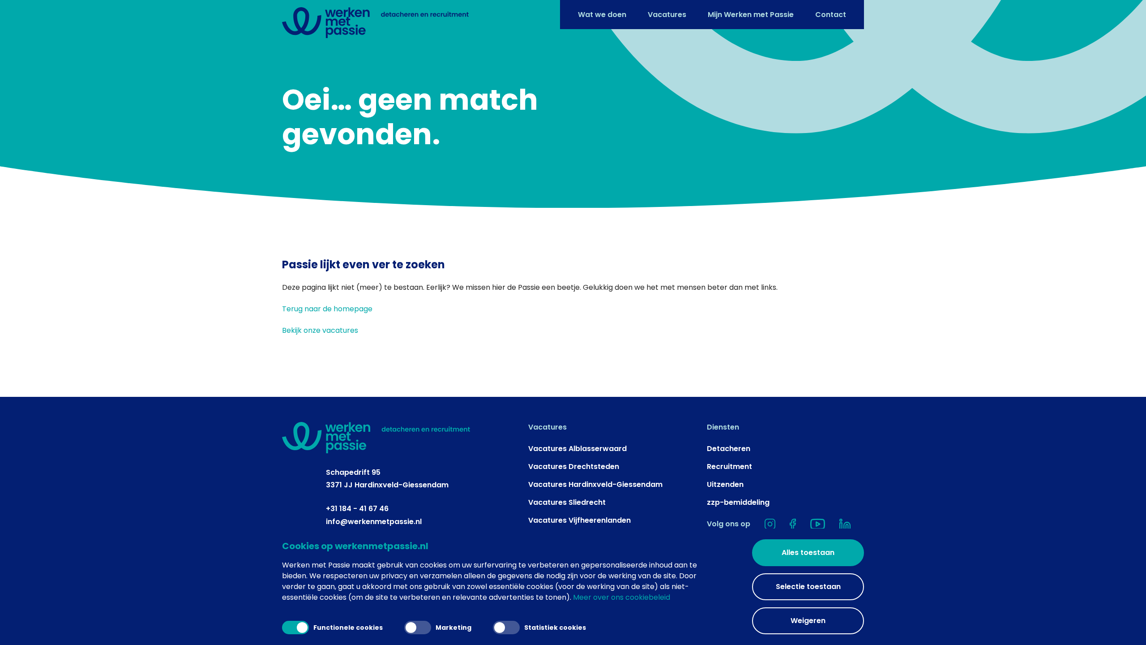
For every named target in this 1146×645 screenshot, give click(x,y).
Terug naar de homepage (327, 309)
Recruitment (729, 466)
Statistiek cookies (555, 627)
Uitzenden (725, 484)
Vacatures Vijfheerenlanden (579, 520)
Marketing (453, 627)
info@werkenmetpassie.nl (374, 521)
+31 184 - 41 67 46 (357, 508)
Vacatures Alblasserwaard (577, 448)
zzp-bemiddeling (738, 502)
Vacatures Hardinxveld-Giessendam (595, 484)
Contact (830, 14)
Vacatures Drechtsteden (573, 466)
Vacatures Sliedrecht (567, 502)
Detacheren (728, 448)
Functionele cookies (348, 627)
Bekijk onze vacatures (320, 330)
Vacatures (667, 14)
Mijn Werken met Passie (751, 14)
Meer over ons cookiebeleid (621, 597)
